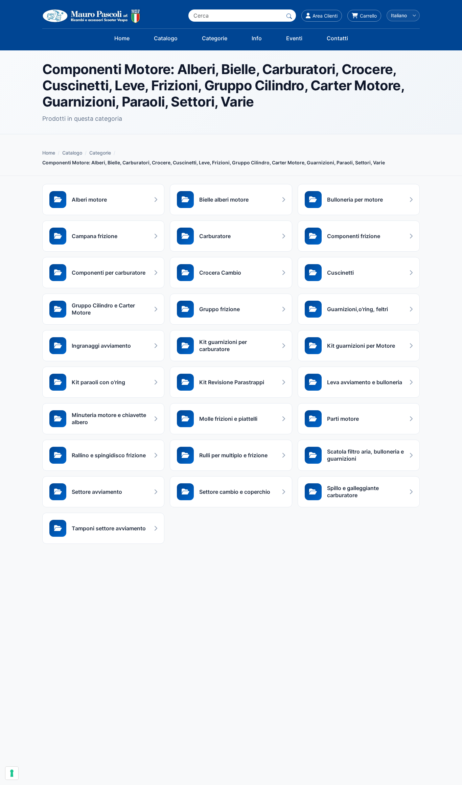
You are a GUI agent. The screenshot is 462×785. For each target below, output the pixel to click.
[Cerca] (289, 15)
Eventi (294, 38)
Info (257, 38)
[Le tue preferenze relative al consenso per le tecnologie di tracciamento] (11, 773)
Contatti (337, 38)
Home (122, 38)
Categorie (214, 38)
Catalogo (166, 38)
